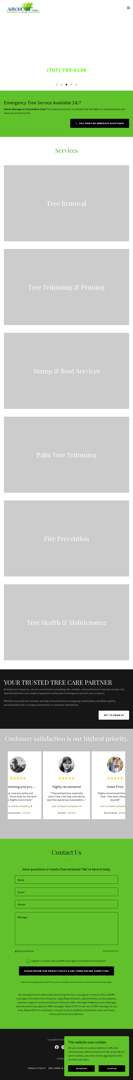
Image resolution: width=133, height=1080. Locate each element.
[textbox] (66, 879)
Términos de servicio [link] (94, 982)
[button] (57, 84)
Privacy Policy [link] (37, 1068)
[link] (23, 7)
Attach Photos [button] (26, 951)
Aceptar (111, 1068)
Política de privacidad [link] (73, 982)
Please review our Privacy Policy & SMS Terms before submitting (66, 970)
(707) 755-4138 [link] (66, 70)
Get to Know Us (114, 715)
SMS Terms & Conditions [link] (62, 1068)
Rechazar (81, 1068)
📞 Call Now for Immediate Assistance (99, 123)
